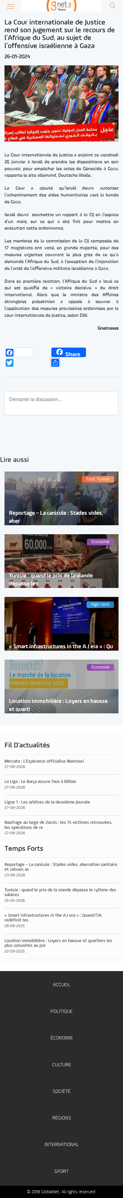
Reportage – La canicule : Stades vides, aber (56, 517)
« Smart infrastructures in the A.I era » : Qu (61, 646)
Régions (61, 1118)
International (61, 1144)
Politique (61, 1011)
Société (61, 1091)
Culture (61, 1065)
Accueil (61, 984)
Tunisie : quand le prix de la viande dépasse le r (51, 580)
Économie (61, 1038)
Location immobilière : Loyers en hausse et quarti (58, 705)
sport (61, 1171)
